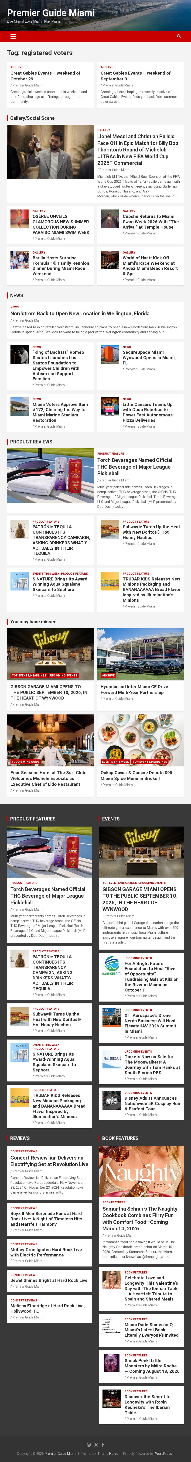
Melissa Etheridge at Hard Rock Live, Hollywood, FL (47, 1308)
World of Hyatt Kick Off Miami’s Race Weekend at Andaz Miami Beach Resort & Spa (150, 265)
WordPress (163, 1454)
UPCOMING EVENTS (63, 675)
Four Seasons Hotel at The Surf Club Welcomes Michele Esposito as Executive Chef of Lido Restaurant (47, 778)
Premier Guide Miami (51, 12)
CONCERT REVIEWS (23, 1151)
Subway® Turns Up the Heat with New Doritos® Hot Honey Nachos (151, 532)
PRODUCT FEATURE (110, 453)
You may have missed (33, 622)
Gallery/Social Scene (32, 118)
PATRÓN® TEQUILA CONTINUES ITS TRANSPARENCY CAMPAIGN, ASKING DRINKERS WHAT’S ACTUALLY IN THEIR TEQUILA (61, 540)
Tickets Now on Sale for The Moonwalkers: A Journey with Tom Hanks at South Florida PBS (152, 1064)
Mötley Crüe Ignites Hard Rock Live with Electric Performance (46, 1252)
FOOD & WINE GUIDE (25, 761)
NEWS (16, 295)
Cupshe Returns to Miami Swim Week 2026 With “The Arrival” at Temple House (151, 222)
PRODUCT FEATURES (33, 819)
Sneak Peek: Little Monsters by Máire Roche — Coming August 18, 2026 (152, 1366)
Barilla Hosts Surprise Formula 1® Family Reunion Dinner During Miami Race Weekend (61, 265)
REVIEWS (20, 1138)
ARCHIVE (16, 67)
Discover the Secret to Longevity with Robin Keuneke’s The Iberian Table (148, 1404)
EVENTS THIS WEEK (46, 573)
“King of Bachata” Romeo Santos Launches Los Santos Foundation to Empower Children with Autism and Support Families (58, 365)
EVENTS (111, 819)
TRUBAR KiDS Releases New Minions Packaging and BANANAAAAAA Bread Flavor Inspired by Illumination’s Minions (152, 589)
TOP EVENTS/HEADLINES (29, 675)
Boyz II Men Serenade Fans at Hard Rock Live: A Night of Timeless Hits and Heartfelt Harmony (46, 1219)
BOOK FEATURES (120, 1138)
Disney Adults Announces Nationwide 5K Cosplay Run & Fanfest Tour (152, 1103)
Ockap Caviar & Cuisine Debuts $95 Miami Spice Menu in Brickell (136, 775)
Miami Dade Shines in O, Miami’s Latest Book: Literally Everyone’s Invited (152, 1330)
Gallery (103, 130)
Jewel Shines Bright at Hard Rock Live (49, 1280)
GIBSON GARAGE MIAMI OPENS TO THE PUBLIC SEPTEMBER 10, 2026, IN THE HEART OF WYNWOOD (48, 692)
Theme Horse (108, 1454)
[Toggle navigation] (13, 36)
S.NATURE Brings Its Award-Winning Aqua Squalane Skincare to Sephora (61, 584)
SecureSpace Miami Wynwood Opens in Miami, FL (149, 358)
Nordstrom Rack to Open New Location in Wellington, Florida (80, 313)
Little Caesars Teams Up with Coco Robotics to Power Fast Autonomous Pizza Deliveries (148, 412)
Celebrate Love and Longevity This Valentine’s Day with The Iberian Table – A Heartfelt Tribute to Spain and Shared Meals (152, 1288)
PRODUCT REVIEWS (31, 442)
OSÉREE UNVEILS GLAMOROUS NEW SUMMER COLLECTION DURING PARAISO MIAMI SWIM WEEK (61, 224)
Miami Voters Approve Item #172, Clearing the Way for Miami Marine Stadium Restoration (60, 412)
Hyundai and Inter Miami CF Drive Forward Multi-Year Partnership (134, 689)
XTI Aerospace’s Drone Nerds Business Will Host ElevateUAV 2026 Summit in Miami (150, 1023)
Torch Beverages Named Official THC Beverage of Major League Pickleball (134, 466)
